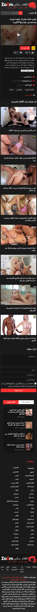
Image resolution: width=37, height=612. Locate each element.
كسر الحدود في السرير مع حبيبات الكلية (22, 130)
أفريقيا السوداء (29, 475)
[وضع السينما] (33, 48)
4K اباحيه (15, 467)
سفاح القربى (30, 504)
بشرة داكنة (30, 486)
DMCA (34, 567)
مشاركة (23, 48)
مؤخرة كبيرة (30, 526)
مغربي (32, 537)
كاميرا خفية (30, 523)
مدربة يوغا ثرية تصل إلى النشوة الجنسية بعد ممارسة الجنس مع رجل (21, 279)
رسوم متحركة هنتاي (12, 501)
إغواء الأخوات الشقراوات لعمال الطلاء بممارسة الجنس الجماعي (20, 219)
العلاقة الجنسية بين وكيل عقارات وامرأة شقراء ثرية (20, 159)
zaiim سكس (29, 95)
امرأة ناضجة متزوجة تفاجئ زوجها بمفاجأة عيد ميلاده (20, 249)
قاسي (16, 523)
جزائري (31, 494)
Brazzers (31, 468)
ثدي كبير (16, 494)
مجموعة (16, 534)
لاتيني (16, 526)
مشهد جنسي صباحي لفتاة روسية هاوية (16, 446)
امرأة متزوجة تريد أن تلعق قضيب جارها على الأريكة (16, 424)
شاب (17, 508)
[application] (18, 35)
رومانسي (19, 89)
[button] (18, 35)
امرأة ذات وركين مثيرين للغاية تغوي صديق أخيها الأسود (20, 339)
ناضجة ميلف (14, 544)
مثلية (32, 530)
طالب (16, 515)
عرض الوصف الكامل (27, 71)
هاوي (17, 548)
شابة (32, 508)
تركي (32, 490)
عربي (32, 515)
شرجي (16, 512)
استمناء (31, 479)
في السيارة (30, 519)
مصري (16, 537)
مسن (32, 534)
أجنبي (16, 475)
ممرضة (31, 541)
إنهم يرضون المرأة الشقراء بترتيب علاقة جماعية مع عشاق (19, 189)
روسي (32, 501)
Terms (28, 567)
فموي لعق (15, 519)
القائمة (31, 13)
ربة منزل (31, 497)
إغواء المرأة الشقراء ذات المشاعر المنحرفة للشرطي (21, 309)
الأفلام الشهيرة (11, 402)
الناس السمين (14, 486)
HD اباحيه (15, 472)
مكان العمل (15, 541)
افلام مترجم (14, 483)
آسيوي (32, 472)
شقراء (11, 89)
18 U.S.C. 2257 (22, 569)
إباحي (16, 479)
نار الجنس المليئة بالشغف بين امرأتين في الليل (15, 435)
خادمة (16, 497)
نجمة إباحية (30, 544)
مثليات (16, 530)
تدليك (16, 490)
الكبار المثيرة (29, 89)
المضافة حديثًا (26, 402)
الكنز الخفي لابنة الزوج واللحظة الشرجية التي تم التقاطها (16, 412)
